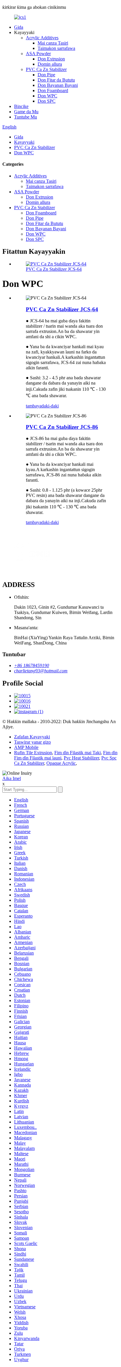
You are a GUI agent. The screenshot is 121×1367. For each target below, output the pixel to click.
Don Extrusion (51, 58)
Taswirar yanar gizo (32, 742)
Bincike (21, 106)
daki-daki (50, 405)
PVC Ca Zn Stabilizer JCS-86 (62, 427)
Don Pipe (46, 74)
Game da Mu (26, 111)
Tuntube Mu (25, 116)
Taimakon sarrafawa (56, 48)
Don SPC (47, 101)
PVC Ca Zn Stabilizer (46, 69)
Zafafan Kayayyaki (32, 736)
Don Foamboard (53, 90)
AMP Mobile (26, 747)
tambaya (33, 405)
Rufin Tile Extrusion (33, 752)
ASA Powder (38, 53)
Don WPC (47, 95)
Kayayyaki (24, 142)
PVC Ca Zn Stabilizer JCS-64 (54, 269)
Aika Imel (11, 778)
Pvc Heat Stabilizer (81, 757)
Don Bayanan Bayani (58, 85)
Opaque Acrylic (61, 763)
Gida (18, 27)
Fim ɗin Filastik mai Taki (77, 752)
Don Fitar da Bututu (56, 79)
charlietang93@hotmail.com (41, 670)
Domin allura (50, 64)
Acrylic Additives (42, 37)
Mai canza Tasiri (53, 42)
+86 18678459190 (31, 665)
